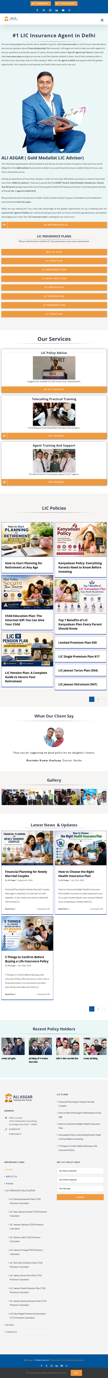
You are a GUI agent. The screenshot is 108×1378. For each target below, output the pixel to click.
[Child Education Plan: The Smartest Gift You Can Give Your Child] (27, 592)
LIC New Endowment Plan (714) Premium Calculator (25, 1201)
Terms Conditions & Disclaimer (72, 1360)
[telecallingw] (54, 403)
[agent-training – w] (54, 450)
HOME (9, 1169)
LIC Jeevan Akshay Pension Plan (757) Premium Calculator (28, 1303)
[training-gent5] (93, 790)
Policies (9, 1183)
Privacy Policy (55, 1360)
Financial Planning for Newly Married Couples (23, 848)
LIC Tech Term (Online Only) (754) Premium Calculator (26, 1264)
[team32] (67, 790)
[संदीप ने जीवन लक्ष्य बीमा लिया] (67, 1046)
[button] (3, 797)
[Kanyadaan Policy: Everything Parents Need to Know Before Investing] (80, 539)
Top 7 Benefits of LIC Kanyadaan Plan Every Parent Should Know (77, 596)
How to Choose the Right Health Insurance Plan (77, 848)
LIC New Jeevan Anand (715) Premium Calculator (28, 1213)
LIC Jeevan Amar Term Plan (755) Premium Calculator (26, 1277)
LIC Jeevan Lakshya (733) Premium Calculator (26, 1226)
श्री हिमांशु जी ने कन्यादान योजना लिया (36, 1046)
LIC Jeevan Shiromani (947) (77, 684)
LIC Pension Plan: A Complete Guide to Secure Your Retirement (23, 649)
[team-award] (14, 790)
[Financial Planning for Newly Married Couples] (27, 848)
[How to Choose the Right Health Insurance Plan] (80, 848)
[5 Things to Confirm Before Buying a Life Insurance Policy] (27, 933)
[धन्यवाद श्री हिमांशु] (95, 1046)
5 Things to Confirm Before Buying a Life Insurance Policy (23, 933)
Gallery (31, 539)
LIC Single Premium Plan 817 (79, 656)
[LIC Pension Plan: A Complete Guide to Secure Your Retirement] (27, 649)
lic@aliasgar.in (15, 1134)
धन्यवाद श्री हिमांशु (91, 1046)
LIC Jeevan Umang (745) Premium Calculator (26, 1252)
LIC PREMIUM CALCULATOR (20, 1190)
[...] (17, 901)
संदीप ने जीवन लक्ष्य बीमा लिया (64, 1046)
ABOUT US (11, 1176)
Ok (76, 1373)
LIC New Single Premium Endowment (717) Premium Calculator (28, 1315)
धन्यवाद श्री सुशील (9, 1046)
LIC (19, 167)
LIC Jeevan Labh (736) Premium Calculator (25, 1239)
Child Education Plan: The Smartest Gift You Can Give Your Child (23, 592)
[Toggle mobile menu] (102, 20)
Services (10, 1324)
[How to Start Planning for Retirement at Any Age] (27, 539)
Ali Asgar (12, 880)
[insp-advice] (54, 357)
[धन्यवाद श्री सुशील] (13, 1046)
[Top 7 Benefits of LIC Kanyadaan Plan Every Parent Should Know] (80, 596)
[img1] (41, 790)
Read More (10, 909)
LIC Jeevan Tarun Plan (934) (78, 670)
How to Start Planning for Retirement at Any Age (23, 539)
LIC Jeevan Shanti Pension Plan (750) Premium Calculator (28, 1290)
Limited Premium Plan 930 (77, 643)
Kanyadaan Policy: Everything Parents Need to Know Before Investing (77, 539)
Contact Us (11, 1331)
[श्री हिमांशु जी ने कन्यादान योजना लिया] (40, 1046)
